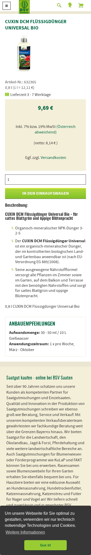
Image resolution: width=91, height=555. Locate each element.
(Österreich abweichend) (55, 129)
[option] (24, 53)
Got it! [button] (45, 545)
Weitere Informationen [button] (25, 532)
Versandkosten (53, 157)
